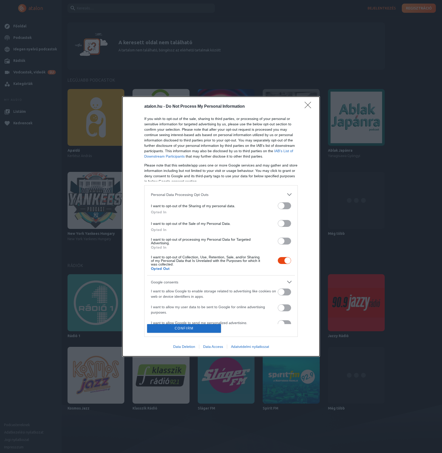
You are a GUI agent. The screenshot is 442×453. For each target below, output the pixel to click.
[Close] (309, 107)
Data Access (213, 347)
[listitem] (221, 194)
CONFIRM (184, 328)
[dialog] (221, 226)
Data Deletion (184, 347)
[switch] (284, 205)
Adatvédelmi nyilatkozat (250, 347)
